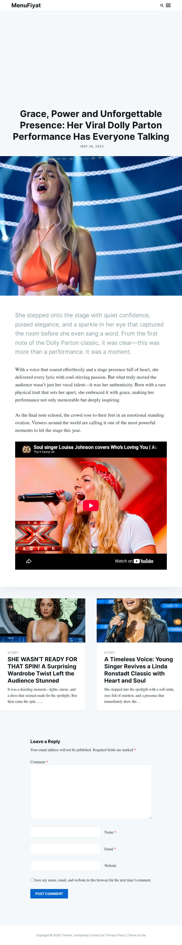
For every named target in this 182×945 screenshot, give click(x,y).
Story (13, 652)
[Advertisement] (91, 59)
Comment (39, 761)
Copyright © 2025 (48, 935)
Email (110, 848)
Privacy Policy (116, 935)
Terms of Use (137, 935)
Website (110, 865)
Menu (168, 5)
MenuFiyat (26, 5)
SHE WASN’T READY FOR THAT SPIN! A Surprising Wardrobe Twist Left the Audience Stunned (42, 670)
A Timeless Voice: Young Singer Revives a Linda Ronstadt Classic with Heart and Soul (138, 670)
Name (110, 831)
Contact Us (96, 935)
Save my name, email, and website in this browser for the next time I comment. (92, 879)
